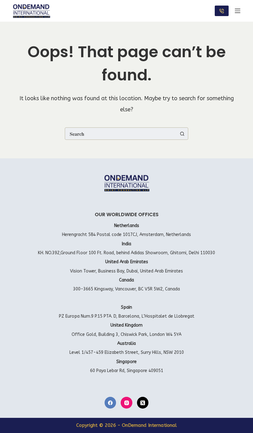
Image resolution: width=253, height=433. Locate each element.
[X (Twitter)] (143, 403)
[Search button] (182, 133)
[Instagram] (126, 403)
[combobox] (120, 133)
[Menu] (237, 11)
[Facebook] (110, 403)
